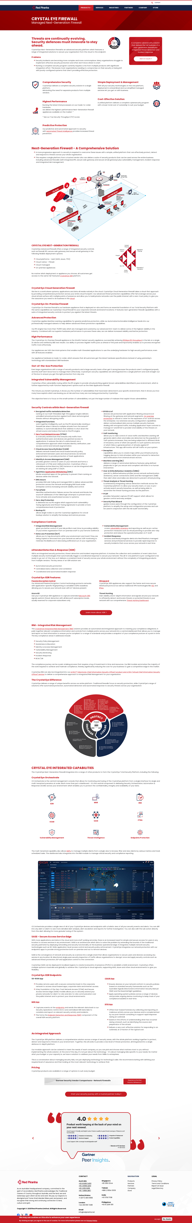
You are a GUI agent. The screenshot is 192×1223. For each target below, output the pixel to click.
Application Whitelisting (56, 472)
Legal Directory (157, 1188)
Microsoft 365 (84, 596)
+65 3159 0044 (107, 1183)
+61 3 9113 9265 (84, 1188)
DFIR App (109, 1004)
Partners (131, 1186)
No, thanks (167, 1219)
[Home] (41, 7)
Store (130, 1190)
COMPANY (143, 8)
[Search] (152, 3)
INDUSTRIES (114, 8)
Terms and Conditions (160, 1183)
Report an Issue (158, 1186)
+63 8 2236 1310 (107, 1204)
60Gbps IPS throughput (132, 340)
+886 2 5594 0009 (109, 1190)
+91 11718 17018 (107, 1197)
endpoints (60, 1007)
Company (131, 1188)
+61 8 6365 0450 (85, 1183)
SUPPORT (157, 3)
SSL (152, 585)
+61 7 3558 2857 (85, 1190)
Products (131, 1181)
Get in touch (145, 59)
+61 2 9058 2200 (85, 1186)
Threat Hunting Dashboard (138, 600)
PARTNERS (128, 8)
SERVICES (100, 8)
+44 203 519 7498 (86, 1205)
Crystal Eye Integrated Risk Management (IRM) (54, 629)
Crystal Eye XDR (66, 276)
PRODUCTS (85, 8)
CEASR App (109, 978)
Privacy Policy (157, 1181)
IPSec (101, 588)
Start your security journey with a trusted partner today (95, 1094)
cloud (72, 298)
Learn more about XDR (95, 612)
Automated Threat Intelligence (59, 131)
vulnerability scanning (119, 528)
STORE (155, 8)
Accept (157, 1219)
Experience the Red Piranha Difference (135, 1081)
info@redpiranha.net (87, 1212)
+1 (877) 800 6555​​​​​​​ (86, 1198)
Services (131, 1183)
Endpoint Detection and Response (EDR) (64, 1015)
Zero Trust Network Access (48, 434)
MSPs (69, 851)
